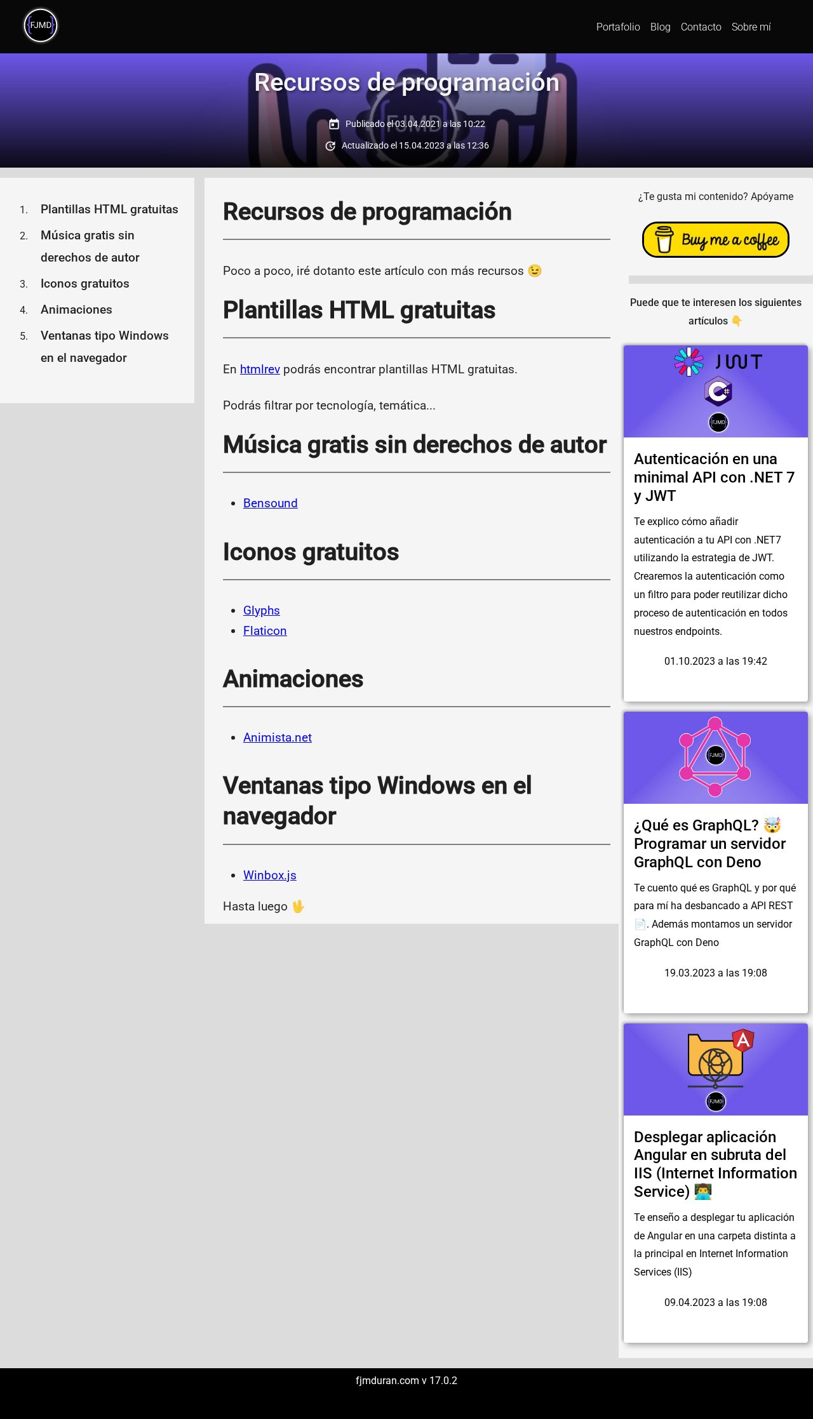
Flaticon (265, 630)
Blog (660, 27)
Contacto (701, 27)
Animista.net (277, 737)
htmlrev (260, 369)
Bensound (270, 503)
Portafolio (618, 27)
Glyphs (261, 610)
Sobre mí (751, 27)
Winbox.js (270, 875)
